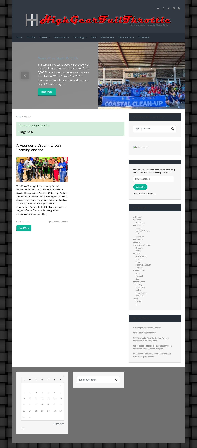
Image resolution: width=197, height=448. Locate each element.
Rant (137, 279)
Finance (136, 242)
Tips (137, 304)
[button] (25, 75)
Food (138, 262)
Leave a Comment (60, 221)
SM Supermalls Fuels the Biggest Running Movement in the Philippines (151, 339)
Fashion (139, 259)
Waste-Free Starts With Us (58, 58)
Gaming (139, 228)
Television (140, 237)
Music (138, 234)
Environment (25, 221)
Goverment (140, 222)
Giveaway (139, 248)
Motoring (139, 268)
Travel (135, 299)
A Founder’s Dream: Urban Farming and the (38, 147)
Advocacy (137, 217)
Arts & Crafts (141, 256)
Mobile (138, 290)
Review (138, 301)
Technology (138, 284)
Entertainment (139, 225)
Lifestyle (136, 254)
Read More (46, 91)
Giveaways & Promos (142, 245)
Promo (138, 251)
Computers (140, 287)
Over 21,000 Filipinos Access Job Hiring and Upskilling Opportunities (152, 355)
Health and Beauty (143, 265)
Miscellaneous (139, 270)
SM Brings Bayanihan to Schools (147, 328)
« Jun (23, 428)
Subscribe (140, 187)
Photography (141, 293)
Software (139, 296)
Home (18, 117)
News (138, 273)
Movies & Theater (143, 231)
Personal (139, 276)
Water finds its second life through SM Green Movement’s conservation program (152, 347)
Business (137, 220)
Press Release (139, 282)
